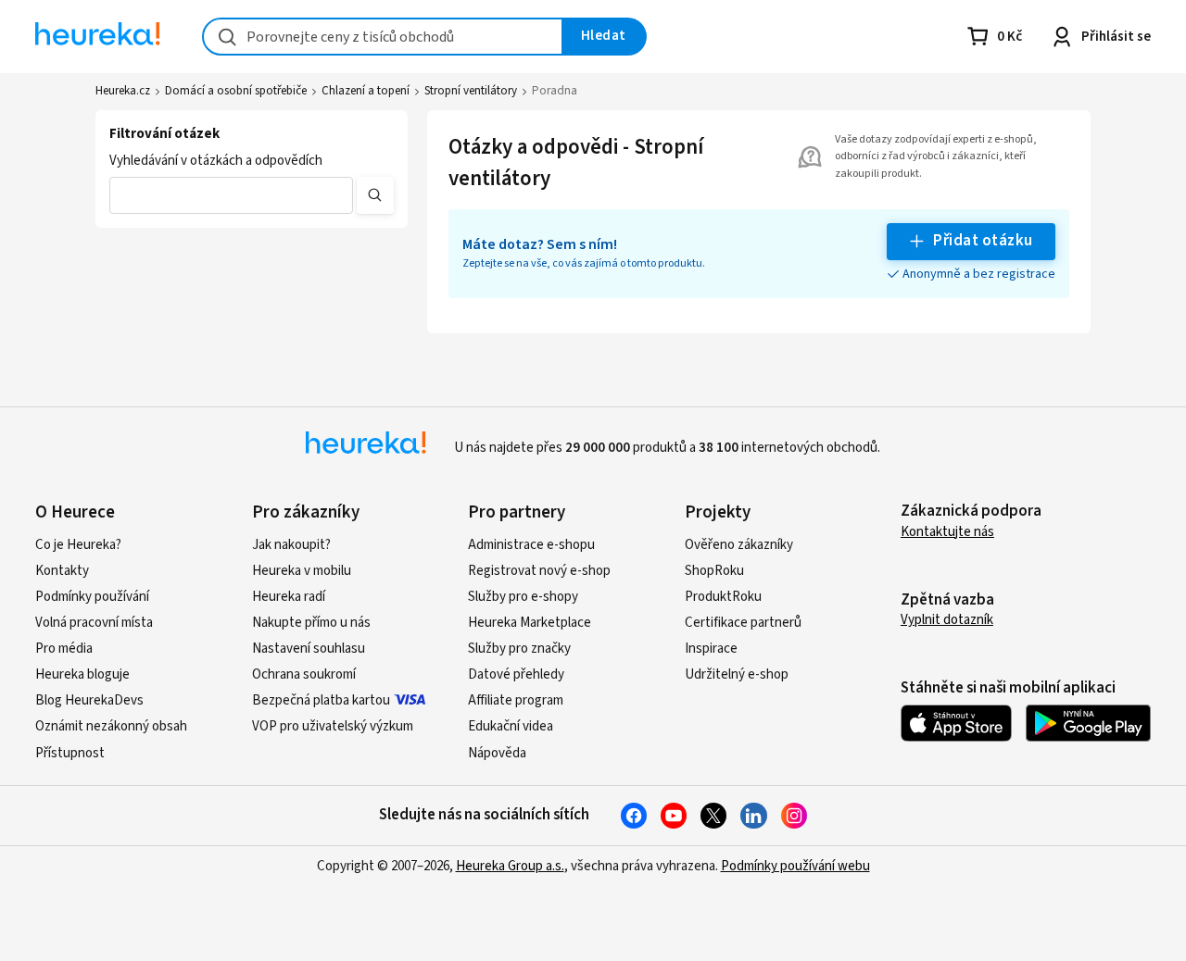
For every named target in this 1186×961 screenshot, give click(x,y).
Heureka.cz (122, 90)
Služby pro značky (519, 648)
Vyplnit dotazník (947, 620)
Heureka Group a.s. (510, 866)
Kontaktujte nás (947, 532)
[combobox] (382, 37)
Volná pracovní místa (94, 622)
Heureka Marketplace (529, 622)
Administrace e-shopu (531, 545)
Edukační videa (510, 726)
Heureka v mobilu (301, 570)
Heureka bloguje (82, 674)
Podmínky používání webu (795, 866)
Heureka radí (288, 596)
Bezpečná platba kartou (321, 700)
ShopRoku (714, 570)
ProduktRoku (723, 596)
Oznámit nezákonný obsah (111, 726)
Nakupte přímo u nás (311, 622)
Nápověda (497, 753)
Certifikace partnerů (743, 622)
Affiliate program (515, 700)
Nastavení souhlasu (308, 648)
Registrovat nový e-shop (539, 570)
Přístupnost (70, 753)
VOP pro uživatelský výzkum (332, 726)
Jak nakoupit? (291, 545)
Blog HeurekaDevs (89, 700)
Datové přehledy (516, 674)
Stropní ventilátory (470, 90)
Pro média (64, 648)
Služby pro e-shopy (523, 596)
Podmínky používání (92, 596)
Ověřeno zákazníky (739, 545)
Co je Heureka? (78, 545)
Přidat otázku (982, 241)
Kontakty (62, 570)
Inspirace (711, 648)
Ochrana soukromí (304, 674)
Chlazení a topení (366, 90)
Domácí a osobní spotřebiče (236, 90)
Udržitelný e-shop (737, 674)
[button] (231, 195)
